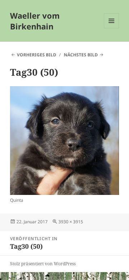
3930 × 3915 (70, 222)
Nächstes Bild (81, 55)
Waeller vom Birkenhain (35, 21)
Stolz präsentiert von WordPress (43, 264)
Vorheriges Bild (36, 55)
